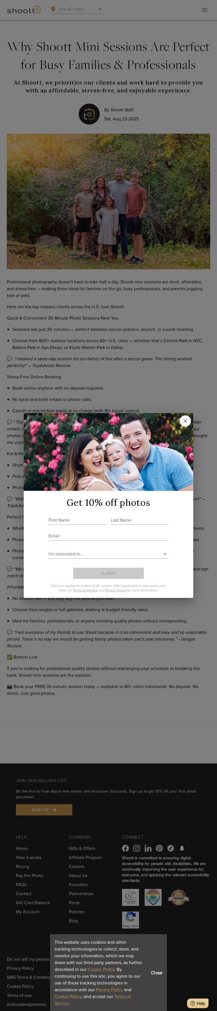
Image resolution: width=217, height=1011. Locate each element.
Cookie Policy (101, 969)
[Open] (165, 554)
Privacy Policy (109, 989)
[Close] (185, 421)
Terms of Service (85, 590)
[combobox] (104, 554)
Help (201, 1003)
